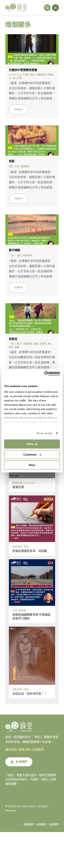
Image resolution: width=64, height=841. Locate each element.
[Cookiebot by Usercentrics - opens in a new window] (45, 373)
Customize (30, 454)
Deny (32, 464)
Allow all (32, 443)
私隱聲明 (41, 824)
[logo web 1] (16, 5)
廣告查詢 (11, 749)
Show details (44, 433)
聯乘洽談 (24, 749)
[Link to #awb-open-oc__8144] (55, 7)
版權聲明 (29, 824)
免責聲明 (54, 824)
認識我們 (38, 749)
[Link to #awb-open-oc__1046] (47, 7)
